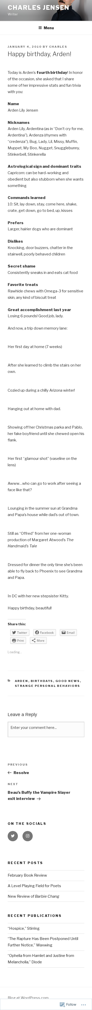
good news (67, 681)
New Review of (33, 896)
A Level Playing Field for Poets (34, 886)
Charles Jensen (39, 7)
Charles (58, 46)
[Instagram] (27, 836)
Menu (49, 28)
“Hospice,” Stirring (24, 928)
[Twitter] (13, 836)
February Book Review (27, 875)
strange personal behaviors (47, 686)
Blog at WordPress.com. (28, 998)
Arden (21, 681)
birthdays (42, 681)
